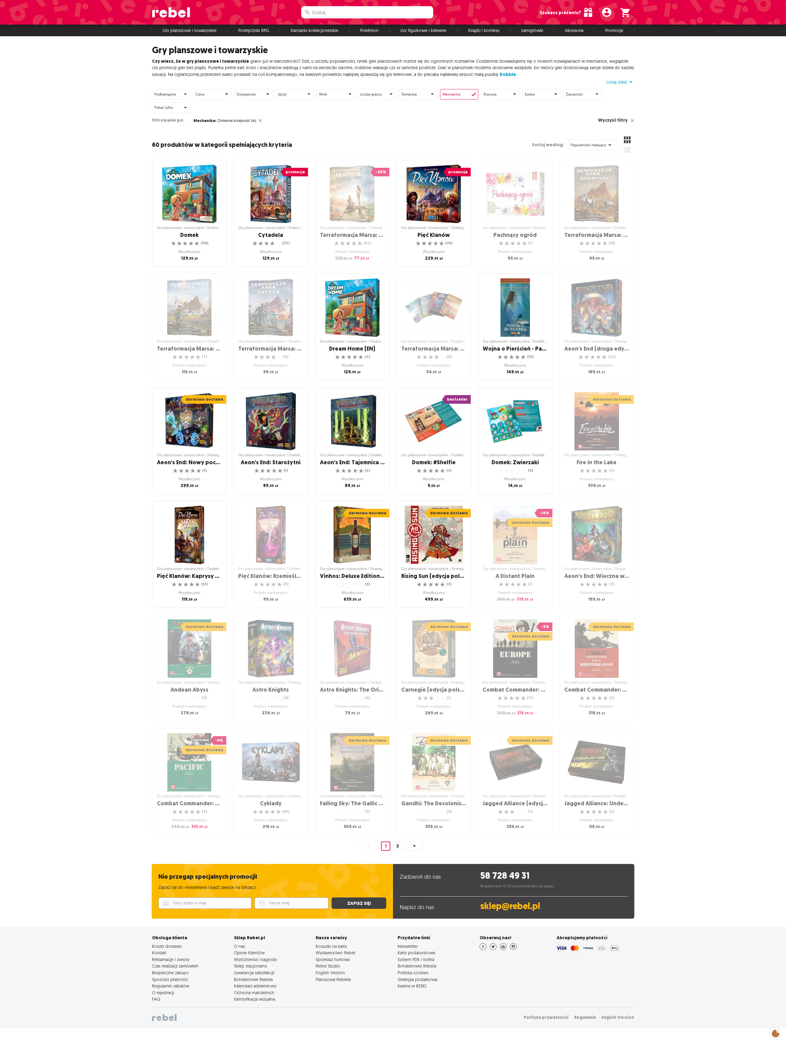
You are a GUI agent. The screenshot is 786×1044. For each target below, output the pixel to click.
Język (282, 94)
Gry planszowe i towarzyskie (189, 30)
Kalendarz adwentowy (255, 986)
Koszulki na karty (331, 946)
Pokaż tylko (163, 107)
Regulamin (585, 1017)
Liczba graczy (371, 94)
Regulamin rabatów (170, 986)
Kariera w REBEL (412, 986)
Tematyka (409, 94)
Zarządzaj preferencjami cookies (775, 1032)
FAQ (156, 999)
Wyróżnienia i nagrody (255, 959)
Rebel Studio (328, 966)
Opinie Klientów (249, 953)
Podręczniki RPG (253, 30)
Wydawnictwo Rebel (335, 953)
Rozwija (490, 94)
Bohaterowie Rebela (253, 979)
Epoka (530, 94)
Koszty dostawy (167, 946)
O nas (239, 946)
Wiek (323, 94)
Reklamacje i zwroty (170, 959)
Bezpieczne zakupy (170, 972)
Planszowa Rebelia (333, 979)
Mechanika (451, 94)
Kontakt (159, 953)
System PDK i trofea (416, 959)
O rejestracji (163, 992)
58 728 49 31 (505, 876)
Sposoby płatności (170, 979)
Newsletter (408, 946)
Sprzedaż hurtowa (333, 959)
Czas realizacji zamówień (175, 966)
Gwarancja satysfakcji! (254, 972)
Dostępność (246, 94)
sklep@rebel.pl (510, 906)
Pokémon (369, 30)
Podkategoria (165, 94)
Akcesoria (574, 30)
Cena (200, 94)
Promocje (614, 30)
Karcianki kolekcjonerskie (314, 30)
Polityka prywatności (546, 1017)
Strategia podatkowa (417, 979)
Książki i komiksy (484, 30)
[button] (620, 82)
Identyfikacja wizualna (254, 999)
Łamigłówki (532, 30)
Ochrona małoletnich (254, 992)
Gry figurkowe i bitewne (423, 30)
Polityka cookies (413, 972)
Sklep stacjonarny (250, 966)
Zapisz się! (359, 903)
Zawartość (574, 94)
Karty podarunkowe (416, 953)
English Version (330, 972)
